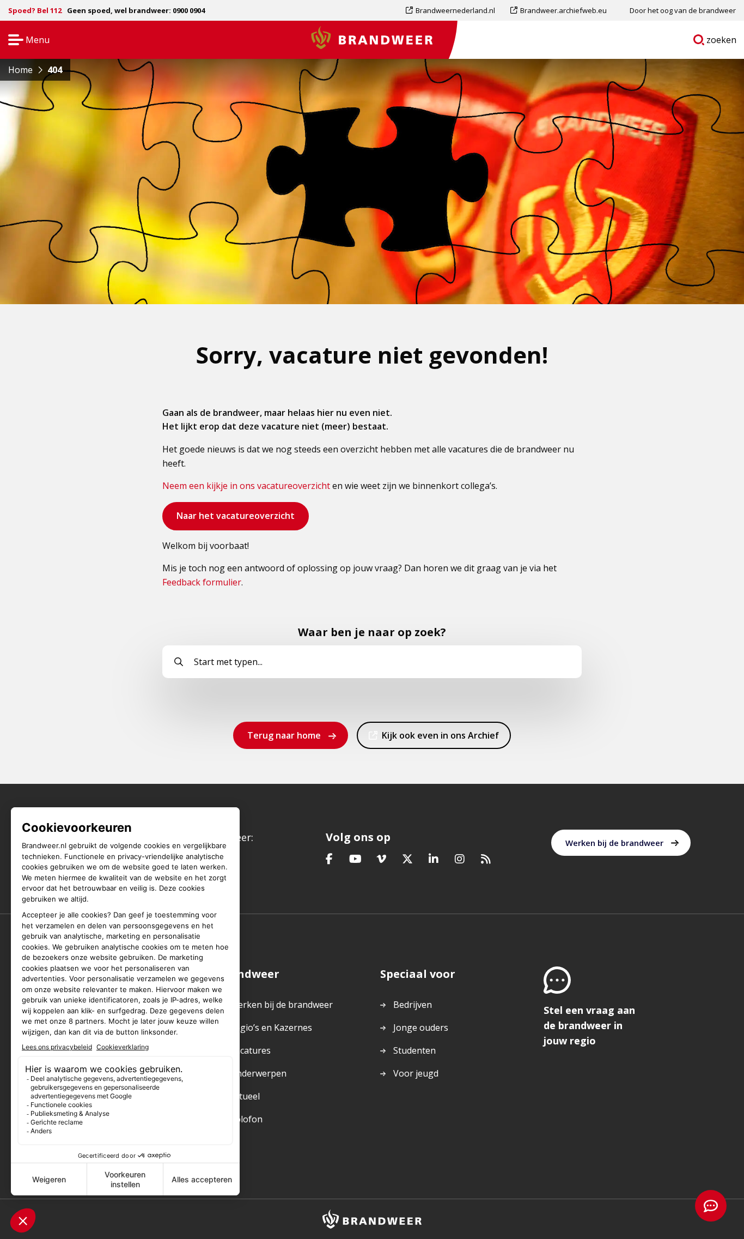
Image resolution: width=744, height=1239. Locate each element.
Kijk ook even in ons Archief (440, 739)
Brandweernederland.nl (455, 13)
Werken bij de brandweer (614, 842)
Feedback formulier (201, 582)
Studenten (414, 1050)
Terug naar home (284, 735)
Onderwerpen (258, 1073)
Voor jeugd (415, 1073)
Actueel (245, 1096)
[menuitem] (454, 10)
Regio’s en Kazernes (271, 1027)
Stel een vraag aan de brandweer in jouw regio (589, 1025)
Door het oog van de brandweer (683, 10)
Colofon (246, 1119)
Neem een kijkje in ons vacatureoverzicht (246, 486)
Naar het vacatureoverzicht (235, 519)
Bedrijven (412, 1005)
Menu (25, 40)
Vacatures (250, 1050)
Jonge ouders (420, 1027)
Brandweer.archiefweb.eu (563, 13)
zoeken (721, 42)
